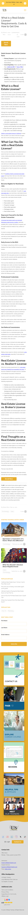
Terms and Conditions (7, 890)
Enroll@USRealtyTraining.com (8, 862)
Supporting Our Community (8, 894)
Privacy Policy (5, 892)
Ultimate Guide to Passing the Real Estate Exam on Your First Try (12, 592)
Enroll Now (6, 44)
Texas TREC (20, 67)
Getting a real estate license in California (11, 133)
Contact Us (17, 842)
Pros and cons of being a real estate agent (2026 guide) (12, 587)
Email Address (5, 634)
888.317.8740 (8, 869)
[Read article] (14, 534)
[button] (3, 3)
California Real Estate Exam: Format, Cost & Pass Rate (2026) (13, 583)
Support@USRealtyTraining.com (9, 867)
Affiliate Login (5, 896)
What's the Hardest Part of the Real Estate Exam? (12, 601)
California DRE (11, 67)
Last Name (4, 627)
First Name (4, 620)
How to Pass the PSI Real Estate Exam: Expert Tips (13, 596)
